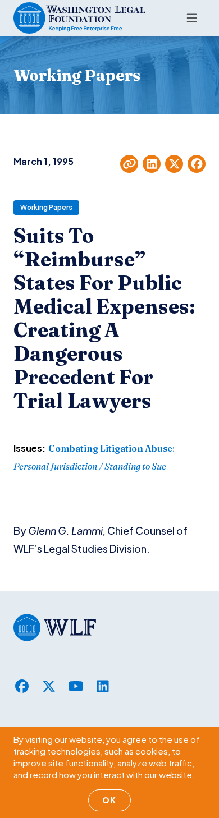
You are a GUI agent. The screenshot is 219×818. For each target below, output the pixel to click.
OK (109, 800)
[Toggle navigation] (192, 18)
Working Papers (46, 207)
